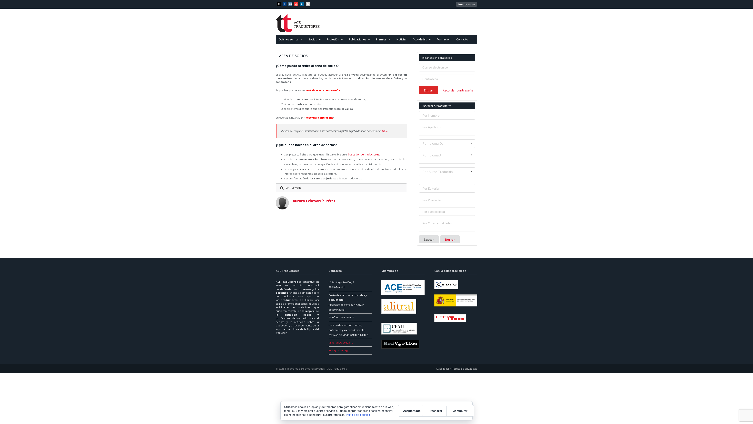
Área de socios (466, 4)
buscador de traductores (363, 154)
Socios (312, 39)
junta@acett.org (338, 350)
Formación (443, 39)
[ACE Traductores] (298, 22)
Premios (381, 39)
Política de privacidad (464, 368)
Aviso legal (442, 368)
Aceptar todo (412, 410)
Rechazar (436, 410)
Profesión (333, 39)
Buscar (429, 239)
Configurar (460, 410)
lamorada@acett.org (341, 342)
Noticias (401, 39)
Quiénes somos (289, 39)
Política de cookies (358, 414)
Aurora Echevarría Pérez (314, 200)
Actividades (420, 39)
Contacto (462, 39)
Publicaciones (357, 39)
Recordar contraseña (458, 90)
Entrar (428, 90)
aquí (384, 130)
